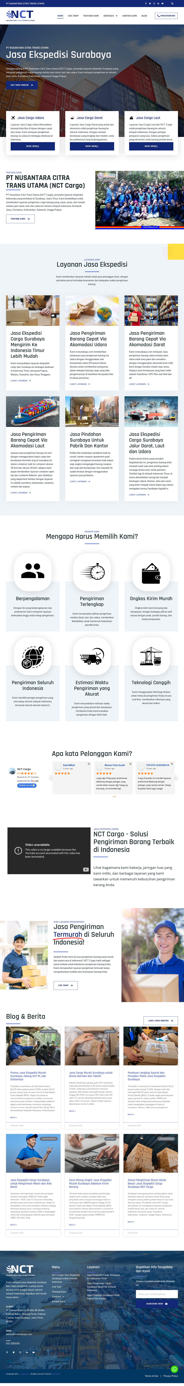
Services (108, 15)
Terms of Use (151, 1376)
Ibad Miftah (69, 765)
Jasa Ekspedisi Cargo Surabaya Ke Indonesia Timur (103, 1277)
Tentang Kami (91, 15)
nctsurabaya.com (24, 1374)
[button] (172, 3)
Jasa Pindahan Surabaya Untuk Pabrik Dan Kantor (103, 1297)
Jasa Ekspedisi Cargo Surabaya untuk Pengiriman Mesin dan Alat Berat (31, 1183)
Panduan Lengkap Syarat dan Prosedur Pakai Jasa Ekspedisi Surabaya (146, 1076)
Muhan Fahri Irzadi (115, 765)
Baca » (13, 1118)
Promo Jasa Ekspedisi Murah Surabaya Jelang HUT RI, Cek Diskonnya (28, 1076)
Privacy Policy (170, 1376)
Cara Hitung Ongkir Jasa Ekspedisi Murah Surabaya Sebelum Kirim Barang (90, 1183)
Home (60, 15)
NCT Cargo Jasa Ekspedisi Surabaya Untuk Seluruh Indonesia (66, 1278)
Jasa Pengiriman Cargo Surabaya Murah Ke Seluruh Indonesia (101, 1286)
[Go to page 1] (114, 796)
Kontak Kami (129, 15)
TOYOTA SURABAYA (157, 765)
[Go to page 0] (112, 796)
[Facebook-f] (146, 3)
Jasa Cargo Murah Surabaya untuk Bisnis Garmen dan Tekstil (91, 1074)
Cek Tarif (73, 15)
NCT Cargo (24, 769)
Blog (144, 15)
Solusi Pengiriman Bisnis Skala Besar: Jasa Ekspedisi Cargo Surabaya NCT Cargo (147, 1183)
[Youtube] (162, 3)
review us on (25, 785)
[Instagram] (154, 3)
